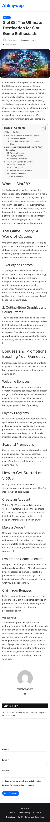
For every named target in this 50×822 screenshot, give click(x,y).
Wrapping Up (18, 176)
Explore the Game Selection (21, 170)
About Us (12, 812)
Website (5, 770)
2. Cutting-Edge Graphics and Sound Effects (25, 142)
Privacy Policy (24, 812)
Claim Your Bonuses (18, 173)
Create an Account (17, 165)
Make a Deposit (16, 168)
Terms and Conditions (34, 817)
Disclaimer (11, 817)
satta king (25, 808)
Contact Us (37, 812)
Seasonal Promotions (18, 159)
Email (5, 760)
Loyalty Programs (17, 156)
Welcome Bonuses (17, 153)
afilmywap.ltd (12, 40)
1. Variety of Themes (17, 138)
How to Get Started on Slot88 (19, 162)
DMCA (20, 817)
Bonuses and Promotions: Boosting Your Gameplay (24, 148)
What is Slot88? (12, 132)
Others (6, 17)
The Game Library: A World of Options (23, 135)
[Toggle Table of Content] (42, 128)
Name (5, 749)
